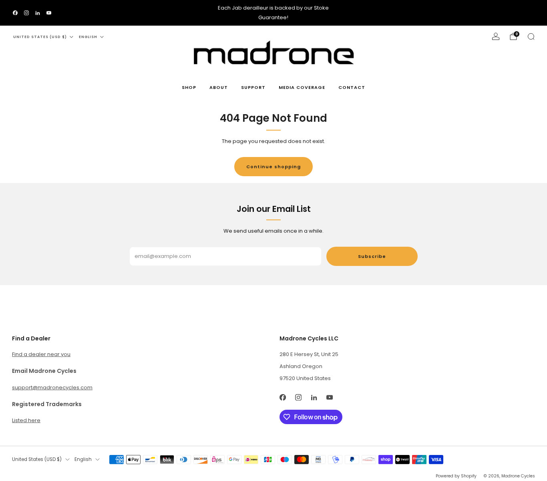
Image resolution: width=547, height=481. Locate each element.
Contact (351, 87)
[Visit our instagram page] (26, 12)
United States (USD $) (40, 36)
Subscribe (372, 256)
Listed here (26, 420)
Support (253, 87)
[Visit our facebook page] (15, 12)
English (88, 36)
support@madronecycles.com (52, 387)
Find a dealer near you (41, 354)
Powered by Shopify (456, 476)
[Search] (531, 36)
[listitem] (273, 13)
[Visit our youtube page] (48, 12)
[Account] (496, 36)
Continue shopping (273, 166)
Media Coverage (302, 87)
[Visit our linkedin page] (37, 12)
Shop (189, 87)
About (218, 87)
